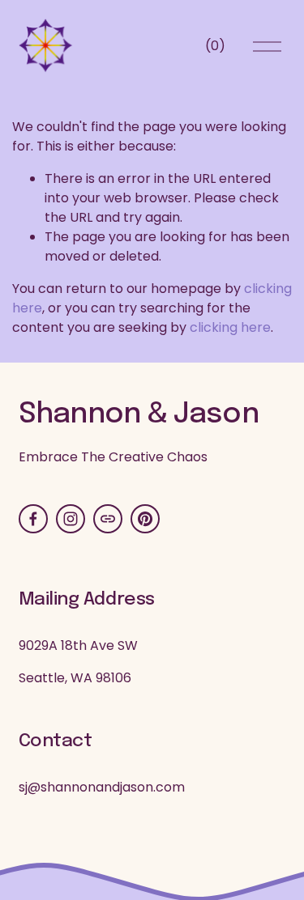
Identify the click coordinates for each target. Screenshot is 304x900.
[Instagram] (70, 518)
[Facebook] (33, 518)
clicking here (230, 327)
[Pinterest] (145, 518)
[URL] (107, 518)
